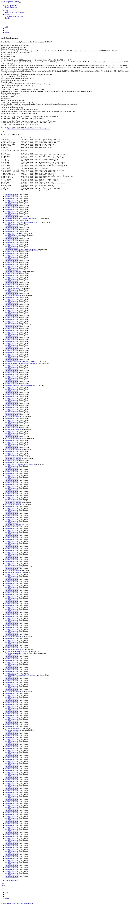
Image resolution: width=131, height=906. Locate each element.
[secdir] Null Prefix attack (13, 235)
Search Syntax (9, 12)
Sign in (7, 18)
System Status (28, 903)
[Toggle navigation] (20, 2)
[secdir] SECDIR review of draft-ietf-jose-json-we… (22, 675)
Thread (7, 32)
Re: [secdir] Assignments (13, 272)
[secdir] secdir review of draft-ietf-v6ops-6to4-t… (21, 385)
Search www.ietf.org (11, 5)
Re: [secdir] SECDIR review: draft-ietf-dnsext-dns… (22, 222)
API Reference (19, 12)
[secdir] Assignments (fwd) (13, 233)
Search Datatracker (11, 7)
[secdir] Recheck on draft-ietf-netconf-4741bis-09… (21, 361)
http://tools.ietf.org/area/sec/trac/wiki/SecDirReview (28, 129)
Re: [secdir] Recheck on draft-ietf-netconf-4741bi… (21, 363)
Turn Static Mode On (16, 16)
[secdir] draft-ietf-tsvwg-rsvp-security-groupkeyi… (21, 250)
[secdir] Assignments (11, 195)
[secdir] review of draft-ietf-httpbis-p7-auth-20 (20, 464)
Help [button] (6, 11)
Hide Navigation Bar (11, 880)
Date (6, 27)
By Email (20, 903)
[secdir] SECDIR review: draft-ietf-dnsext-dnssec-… (22, 218)
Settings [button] (7, 14)
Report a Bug (11, 903)
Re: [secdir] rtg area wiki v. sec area (16, 651)
